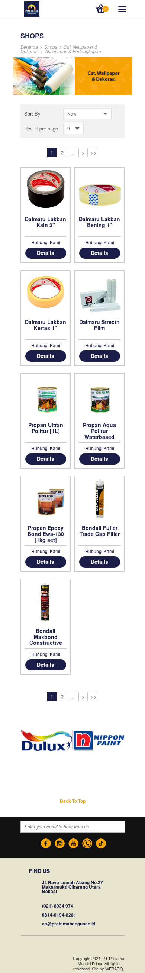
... (72, 152)
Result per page (41, 128)
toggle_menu (122, 9)
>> (93, 152)
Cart (101, 8)
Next (127, 740)
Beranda (29, 46)
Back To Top (73, 801)
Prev (18, 740)
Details (45, 252)
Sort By (32, 113)
